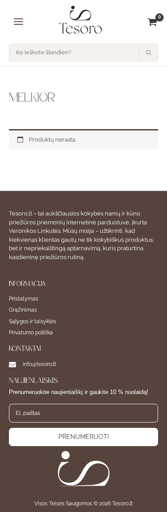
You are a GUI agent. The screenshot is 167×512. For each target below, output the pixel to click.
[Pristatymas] (23, 299)
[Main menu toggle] (18, 21)
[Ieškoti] (148, 52)
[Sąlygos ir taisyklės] (32, 321)
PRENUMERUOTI (83, 436)
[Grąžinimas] (23, 310)
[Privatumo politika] (31, 332)
